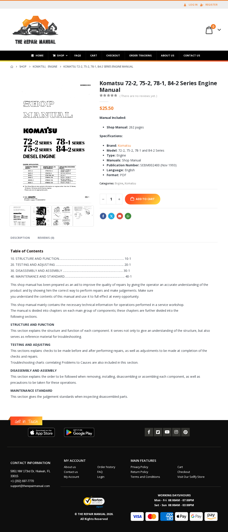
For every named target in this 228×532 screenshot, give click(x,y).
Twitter (111, 216)
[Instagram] (176, 432)
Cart (180, 467)
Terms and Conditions (145, 477)
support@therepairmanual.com (30, 486)
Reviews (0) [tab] (46, 238)
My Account (71, 477)
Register (212, 4)
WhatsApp (128, 216)
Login (100, 477)
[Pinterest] (185, 432)
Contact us (71, 472)
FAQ (100, 472)
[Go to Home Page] (11, 66)
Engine (119, 183)
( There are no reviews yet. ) (138, 96)
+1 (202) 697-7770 (22, 481)
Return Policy (139, 472)
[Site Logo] (35, 30)
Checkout (183, 472)
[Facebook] (149, 432)
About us (70, 467)
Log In (193, 4)
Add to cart (145, 199)
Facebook (103, 216)
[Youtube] (167, 432)
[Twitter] (158, 432)
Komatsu (124, 145)
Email (119, 216)
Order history (106, 467)
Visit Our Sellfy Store (191, 477)
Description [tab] (20, 238)
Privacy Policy (139, 467)
